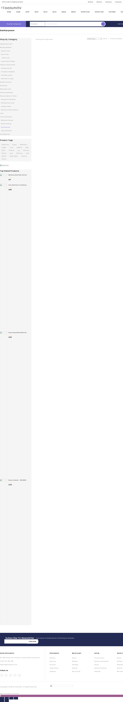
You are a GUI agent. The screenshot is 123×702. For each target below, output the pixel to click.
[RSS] (15, 675)
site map (75, 665)
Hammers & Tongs (7, 78)
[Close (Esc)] (2, 698)
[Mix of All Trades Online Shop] (11, 7)
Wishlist (90, 2)
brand (74, 658)
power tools (6, 58)
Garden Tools (5, 51)
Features (112, 12)
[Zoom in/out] (16, 698)
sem (27, 153)
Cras (11, 147)
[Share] (7, 698)
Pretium (4, 153)
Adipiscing (5, 144)
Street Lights (14, 156)
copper (4, 147)
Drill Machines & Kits (8, 103)
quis (11, 153)
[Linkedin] (10, 675)
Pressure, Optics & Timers (8, 96)
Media (64, 12)
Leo (19, 150)
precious (26, 150)
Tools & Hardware (116, 38)
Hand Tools (5, 54)
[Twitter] (6, 675)
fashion (11, 150)
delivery (52, 658)
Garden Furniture (5, 82)
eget (27, 147)
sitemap (97, 671)
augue (14, 144)
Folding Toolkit (6, 106)
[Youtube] (19, 675)
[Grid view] (55, 39)
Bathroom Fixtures (7, 120)
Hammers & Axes (6, 75)
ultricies (24, 156)
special (74, 668)
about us (53, 661)
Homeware (3, 85)
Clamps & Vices (6, 68)
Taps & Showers (6, 130)
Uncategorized (5, 134)
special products (100, 668)
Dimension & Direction (8, 99)
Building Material (6, 47)
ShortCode (85, 12)
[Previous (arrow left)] (2, 700)
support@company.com (8, 664)
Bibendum (23, 144)
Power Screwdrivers (6, 92)
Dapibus (19, 147)
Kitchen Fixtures (6, 124)
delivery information (101, 661)
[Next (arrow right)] (7, 700)
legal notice (54, 668)
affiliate (75, 661)
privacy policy (99, 658)
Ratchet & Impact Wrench (9, 110)
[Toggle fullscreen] (11, 698)
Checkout (108, 2)
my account (76, 671)
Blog (45, 12)
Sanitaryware (5, 127)
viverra (4, 159)
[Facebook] (1, 675)
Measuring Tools (5, 89)
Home (9, 12)
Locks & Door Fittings (8, 61)
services (53, 665)
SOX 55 (4, 156)
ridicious (19, 153)
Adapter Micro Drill (6, 44)
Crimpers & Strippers (8, 72)
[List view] (58, 39)
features (53, 671)
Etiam (3, 150)
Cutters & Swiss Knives (7, 65)
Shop (27, 12)
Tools (2, 113)
